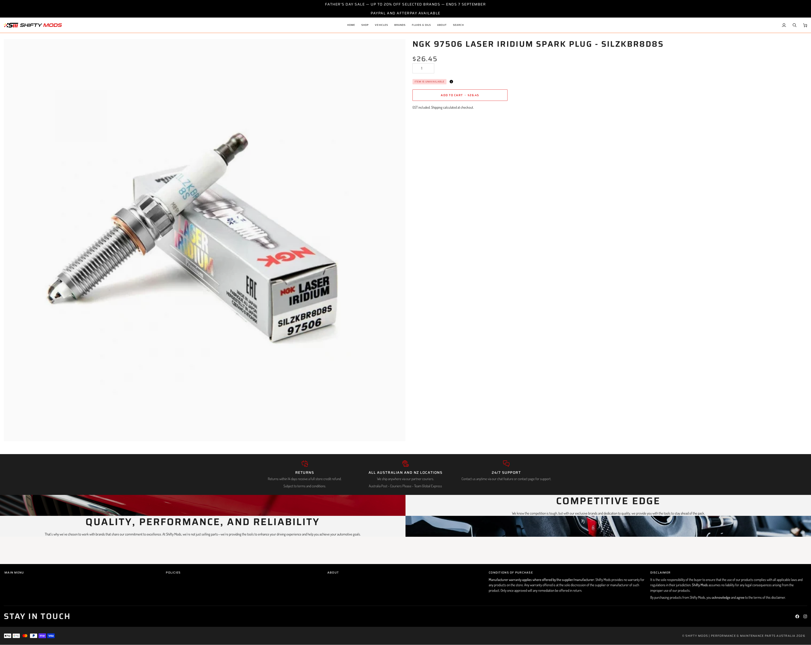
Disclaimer (660, 572)
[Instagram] (805, 616)
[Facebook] (797, 616)
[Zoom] (11, 433)
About (333, 572)
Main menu (14, 572)
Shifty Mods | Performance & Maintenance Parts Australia (740, 635)
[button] (381, 25)
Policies (173, 572)
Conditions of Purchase (511, 572)
